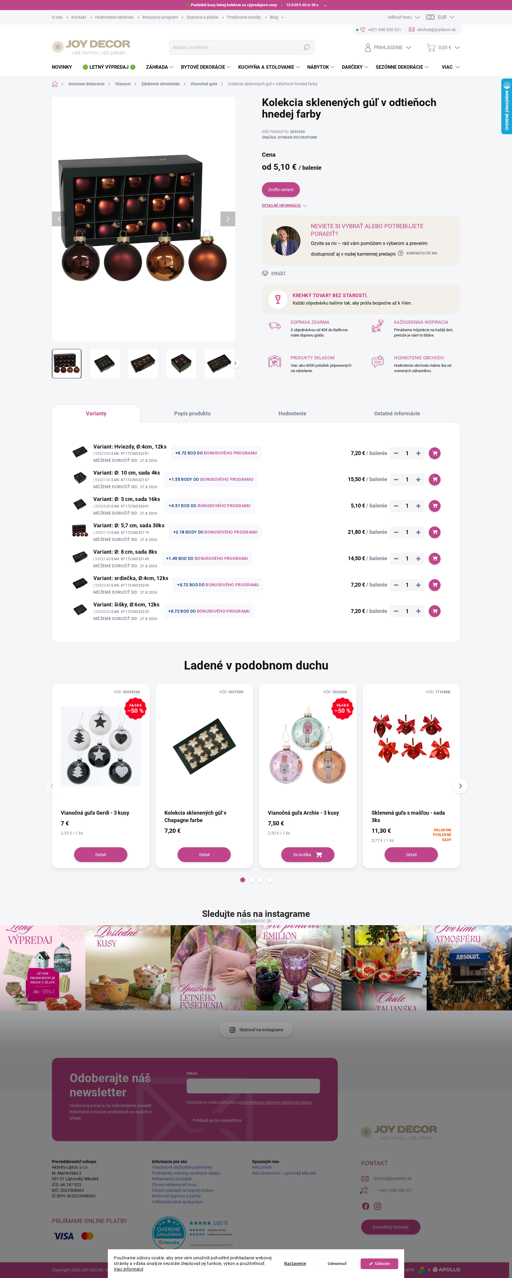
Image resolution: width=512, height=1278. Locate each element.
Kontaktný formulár (391, 1227)
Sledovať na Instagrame (261, 1029)
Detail (100, 854)
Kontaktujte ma (422, 253)
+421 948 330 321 (395, 1190)
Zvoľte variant (281, 189)
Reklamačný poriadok (172, 1178)
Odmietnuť (337, 1263)
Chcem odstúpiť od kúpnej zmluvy (183, 1190)
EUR (442, 17)
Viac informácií (128, 1269)
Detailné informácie (281, 206)
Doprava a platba (202, 17)
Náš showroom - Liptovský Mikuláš (284, 1173)
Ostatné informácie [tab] (397, 413)
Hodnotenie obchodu (114, 17)
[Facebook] (365, 1205)
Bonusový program (160, 17)
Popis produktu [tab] (192, 413)
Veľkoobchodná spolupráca (177, 1201)
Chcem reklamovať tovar (174, 1184)
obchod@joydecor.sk (392, 1178)
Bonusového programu (230, 453)
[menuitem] (64, 67)
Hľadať (306, 47)
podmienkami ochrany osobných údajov (275, 1102)
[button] (242, 880)
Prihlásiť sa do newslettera (217, 1120)
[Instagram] (377, 1205)
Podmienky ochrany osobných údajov (186, 1173)
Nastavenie (295, 1264)
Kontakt (78, 17)
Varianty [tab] (96, 413)
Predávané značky (244, 17)
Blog (274, 17)
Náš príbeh (262, 1167)
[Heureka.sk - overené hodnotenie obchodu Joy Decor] (196, 1233)
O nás (57, 17)
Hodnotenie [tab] (292, 413)
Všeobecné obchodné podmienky (182, 1167)
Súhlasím (382, 1263)
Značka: (289, 137)
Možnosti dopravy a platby (176, 1196)
